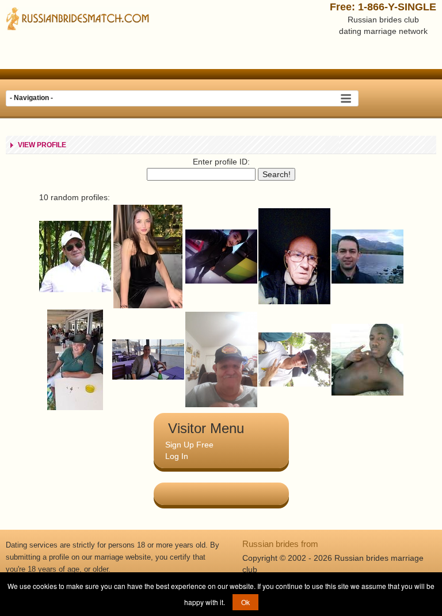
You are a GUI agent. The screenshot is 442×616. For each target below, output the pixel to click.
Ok (245, 602)
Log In (176, 456)
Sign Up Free (189, 444)
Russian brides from (280, 544)
